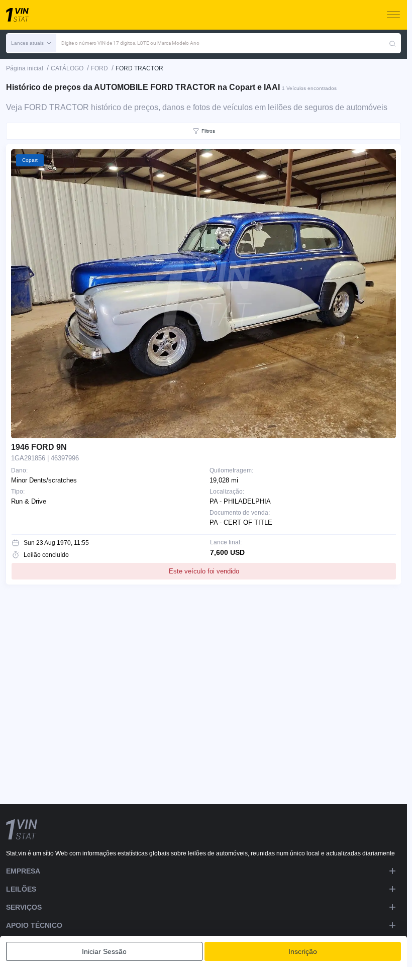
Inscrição (302, 951)
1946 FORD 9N (39, 447)
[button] (31, 43)
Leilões (21, 889)
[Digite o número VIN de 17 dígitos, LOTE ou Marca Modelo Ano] (392, 43)
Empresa (23, 871)
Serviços (24, 907)
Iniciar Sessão (104, 951)
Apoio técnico (34, 925)
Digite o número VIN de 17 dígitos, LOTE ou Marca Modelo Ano (130, 43)
